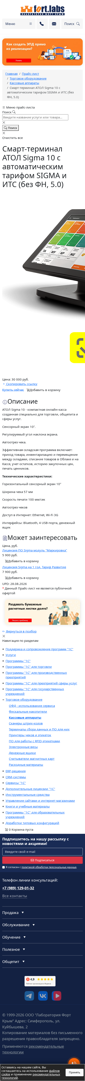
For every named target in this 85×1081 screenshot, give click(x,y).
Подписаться (44, 860)
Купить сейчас (13, 389)
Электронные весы (23, 747)
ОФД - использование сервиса (32, 706)
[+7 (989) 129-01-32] (42, 24)
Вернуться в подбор (21, 631)
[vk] (43, 996)
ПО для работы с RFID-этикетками (34, 741)
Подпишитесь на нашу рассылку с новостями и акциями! (35, 841)
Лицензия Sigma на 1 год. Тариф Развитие (34, 567)
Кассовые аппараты (25, 717)
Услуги (11, 655)
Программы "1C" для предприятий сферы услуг (41, 683)
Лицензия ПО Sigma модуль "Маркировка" (34, 550)
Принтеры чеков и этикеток (30, 735)
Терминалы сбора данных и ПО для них (39, 729)
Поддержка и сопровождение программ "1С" (39, 649)
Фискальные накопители (28, 711)
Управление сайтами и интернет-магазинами (40, 800)
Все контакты (14, 895)
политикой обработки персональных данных (48, 867)
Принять (74, 1072)
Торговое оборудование (24, 699)
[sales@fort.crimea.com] (54, 24)
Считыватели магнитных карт (31, 758)
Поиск (12, 128)
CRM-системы (16, 777)
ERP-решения (16, 771)
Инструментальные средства (28, 794)
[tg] (29, 996)
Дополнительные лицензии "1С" (30, 789)
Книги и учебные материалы (28, 806)
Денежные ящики (22, 753)
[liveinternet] (11, 988)
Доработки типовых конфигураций (32, 823)
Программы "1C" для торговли (29, 667)
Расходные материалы (26, 764)
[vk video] (56, 996)
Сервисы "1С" (16, 783)
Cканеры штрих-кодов (26, 723)
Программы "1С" (18, 661)
